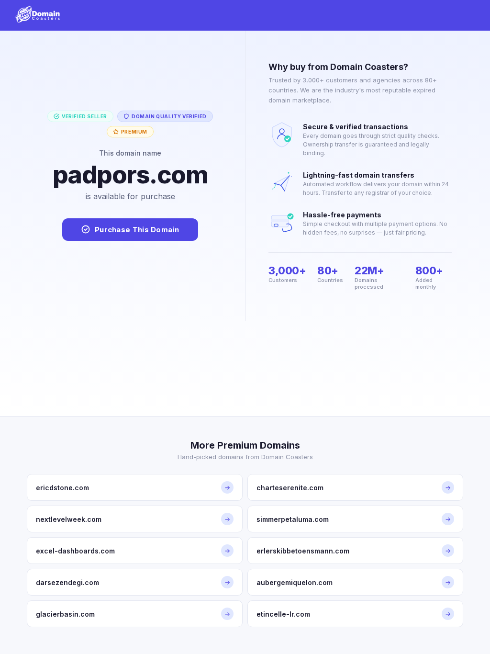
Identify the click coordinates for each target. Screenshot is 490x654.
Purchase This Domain (137, 229)
